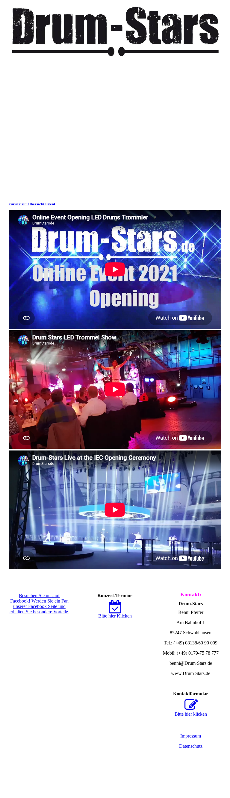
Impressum (190, 735)
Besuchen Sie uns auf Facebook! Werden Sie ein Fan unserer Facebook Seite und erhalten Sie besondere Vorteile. (39, 603)
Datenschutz (190, 746)
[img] (115, 28)
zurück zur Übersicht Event (32, 204)
